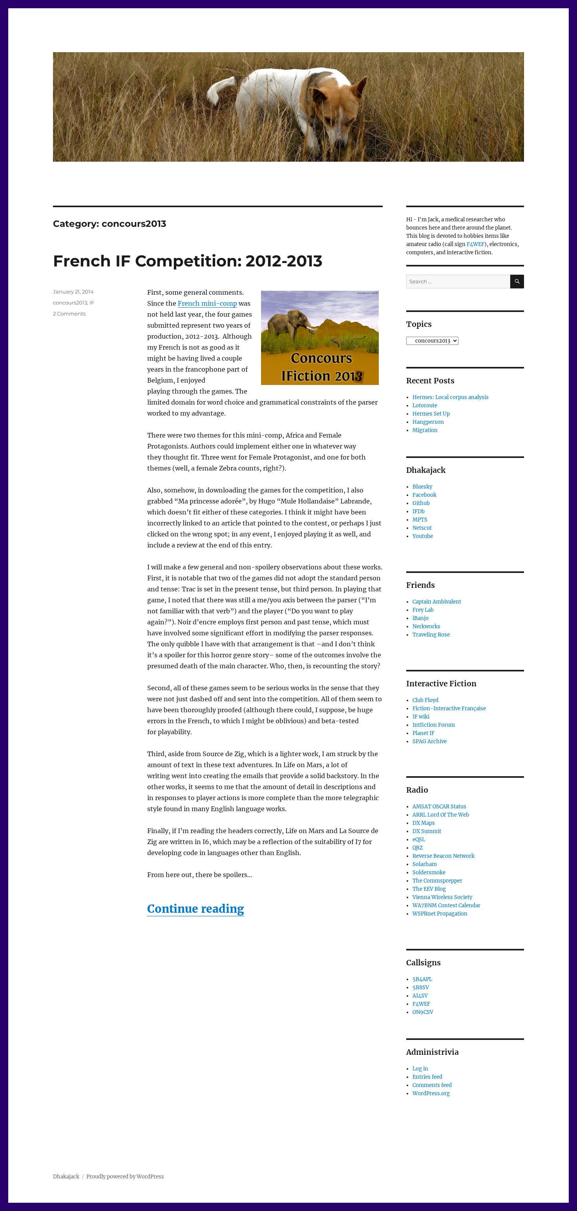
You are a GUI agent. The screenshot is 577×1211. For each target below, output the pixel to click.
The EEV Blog (429, 889)
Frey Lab (423, 610)
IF (91, 302)
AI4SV (420, 995)
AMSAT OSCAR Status (439, 806)
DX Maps (424, 823)
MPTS (420, 519)
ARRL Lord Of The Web (441, 815)
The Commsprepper (437, 880)
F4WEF (475, 244)
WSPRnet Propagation (440, 913)
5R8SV (421, 987)
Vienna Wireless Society (442, 897)
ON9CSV (423, 1012)
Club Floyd (425, 700)
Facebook (424, 495)
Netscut (422, 528)
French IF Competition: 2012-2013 (188, 260)
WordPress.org (431, 1093)
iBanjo (421, 618)
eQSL (419, 839)
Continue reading (195, 909)
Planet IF (424, 733)
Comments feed (432, 1085)
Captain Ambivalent (437, 601)
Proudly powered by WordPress (125, 1176)
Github (421, 503)
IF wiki (421, 716)
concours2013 (70, 302)
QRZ (418, 847)
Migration (425, 430)
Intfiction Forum (434, 725)
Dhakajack (66, 1176)
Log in (420, 1068)
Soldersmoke (429, 872)
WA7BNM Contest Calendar (446, 905)
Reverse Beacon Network (444, 856)
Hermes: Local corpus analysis (451, 397)
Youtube (423, 536)
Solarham (425, 864)
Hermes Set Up (431, 413)
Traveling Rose (431, 634)
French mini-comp (207, 303)
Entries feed (427, 1077)
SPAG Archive (430, 741)
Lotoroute (425, 405)
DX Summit (427, 831)
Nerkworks (426, 626)
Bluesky (422, 486)
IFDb (419, 511)
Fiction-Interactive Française (449, 708)
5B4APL (422, 979)
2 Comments (69, 313)
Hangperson (428, 422)
